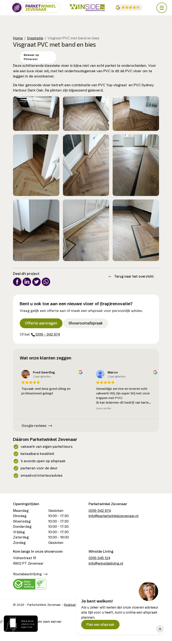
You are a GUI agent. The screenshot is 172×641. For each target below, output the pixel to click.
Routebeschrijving (27, 574)
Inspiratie (35, 38)
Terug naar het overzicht (133, 276)
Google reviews (34, 425)
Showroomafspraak (86, 323)
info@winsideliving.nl (106, 563)
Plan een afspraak (100, 624)
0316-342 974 (100, 510)
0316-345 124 (99, 558)
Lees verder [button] (100, 408)
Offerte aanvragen (41, 323)
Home (18, 38)
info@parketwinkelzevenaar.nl (113, 516)
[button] (128, 7)
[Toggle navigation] (161, 8)
